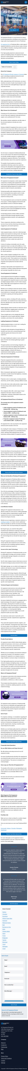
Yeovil (3, 944)
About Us (3, 1042)
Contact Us (3, 1045)
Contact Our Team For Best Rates (14, 174)
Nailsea (9, 828)
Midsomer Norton (6, 922)
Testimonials (4, 1047)
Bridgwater (5, 937)
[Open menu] (25, 2)
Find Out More (14, 635)
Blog (2, 1049)
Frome (4, 935)
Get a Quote (13, 30)
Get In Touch (14, 1004)
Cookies (3, 1060)
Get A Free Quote (14, 903)
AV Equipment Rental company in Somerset (13, 74)
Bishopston (19, 828)
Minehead (4, 942)
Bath (3, 925)
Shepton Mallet (6, 931)
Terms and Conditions (6, 1058)
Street (3, 933)
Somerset (4, 920)
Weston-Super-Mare (7, 918)
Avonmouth (3, 828)
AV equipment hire (5, 44)
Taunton (4, 940)
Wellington (5, 946)
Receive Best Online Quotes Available (14, 472)
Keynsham (5, 916)
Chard (3, 948)
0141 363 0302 (4, 1036)
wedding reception (5, 522)
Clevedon (13, 828)
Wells (3, 929)
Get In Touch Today (14, 62)
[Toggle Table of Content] (14, 67)
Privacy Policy (4, 1056)
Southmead (3, 830)
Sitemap (3, 1062)
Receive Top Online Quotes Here (14, 741)
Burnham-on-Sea (6, 927)
